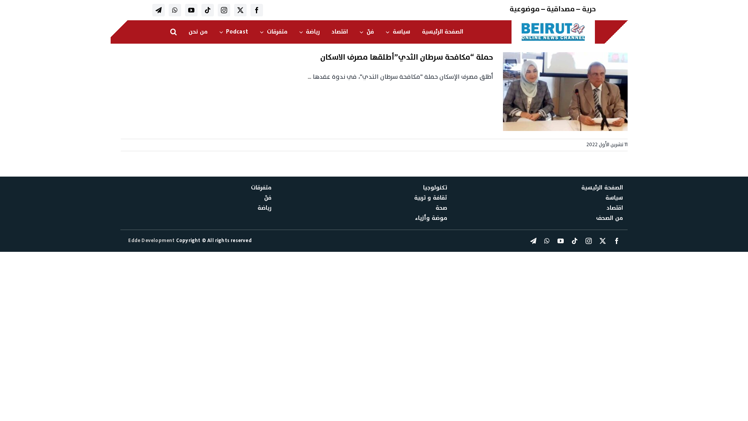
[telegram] (158, 10)
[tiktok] (207, 10)
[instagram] (224, 10)
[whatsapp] (175, 10)
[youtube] (191, 10)
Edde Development (152, 240)
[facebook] (257, 10)
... (309, 77)
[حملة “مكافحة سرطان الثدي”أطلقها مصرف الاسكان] (565, 91)
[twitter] (240, 10)
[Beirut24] (553, 25)
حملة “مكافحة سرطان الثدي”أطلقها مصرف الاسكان (406, 57)
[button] (173, 32)
